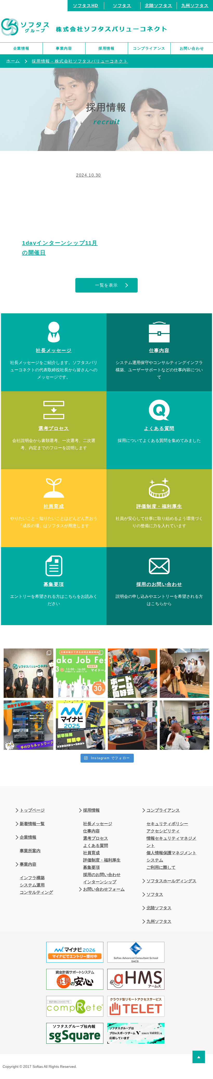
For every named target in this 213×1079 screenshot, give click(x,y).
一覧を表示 (106, 285)
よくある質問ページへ (159, 430)
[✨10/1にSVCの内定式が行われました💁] (28, 673)
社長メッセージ (97, 824)
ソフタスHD (85, 5)
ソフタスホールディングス (171, 881)
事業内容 (64, 48)
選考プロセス (95, 838)
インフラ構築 (32, 878)
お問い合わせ (192, 48)
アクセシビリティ (163, 831)
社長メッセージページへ (53, 352)
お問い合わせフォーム (104, 889)
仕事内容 (91, 831)
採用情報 (106, 48)
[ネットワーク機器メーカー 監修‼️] (28, 725)
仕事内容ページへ (159, 352)
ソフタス (122, 5)
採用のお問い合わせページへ (159, 586)
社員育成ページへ (53, 508)
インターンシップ (99, 882)
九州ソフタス (195, 5)
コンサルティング (36, 892)
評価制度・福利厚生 (102, 860)
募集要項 (91, 867)
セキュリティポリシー (167, 824)
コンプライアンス (149, 48)
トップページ (32, 810)
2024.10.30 (88, 175)
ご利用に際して (161, 867)
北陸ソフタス (158, 5)
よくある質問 (95, 845)
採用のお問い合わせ (102, 874)
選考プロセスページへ (53, 430)
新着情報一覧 (32, 824)
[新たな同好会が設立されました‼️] (132, 673)
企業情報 (21, 48)
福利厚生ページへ (159, 508)
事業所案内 (30, 851)
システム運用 (32, 885)
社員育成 (91, 853)
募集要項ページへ (53, 586)
